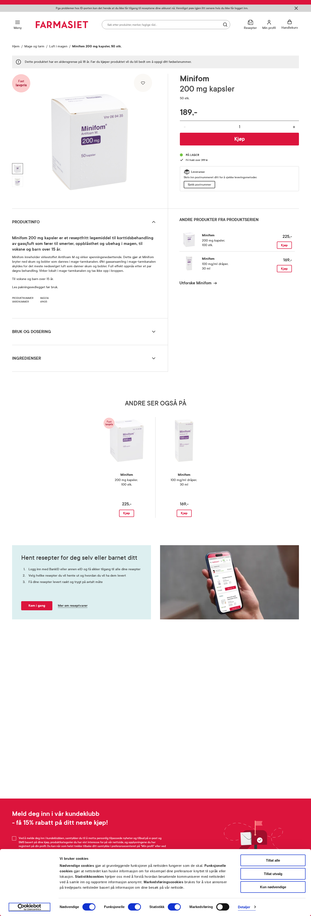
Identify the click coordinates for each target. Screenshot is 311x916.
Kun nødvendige (273, 887)
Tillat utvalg (273, 874)
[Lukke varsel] (296, 8)
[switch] (134, 907)
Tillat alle (273, 860)
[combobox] (166, 24)
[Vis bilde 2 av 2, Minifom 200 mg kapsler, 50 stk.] (17, 181)
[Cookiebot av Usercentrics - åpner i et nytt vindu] (29, 907)
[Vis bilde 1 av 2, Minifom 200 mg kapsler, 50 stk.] (17, 168)
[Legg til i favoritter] (143, 83)
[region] (89, 139)
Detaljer (244, 907)
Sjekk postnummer (199, 184)
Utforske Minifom (195, 283)
